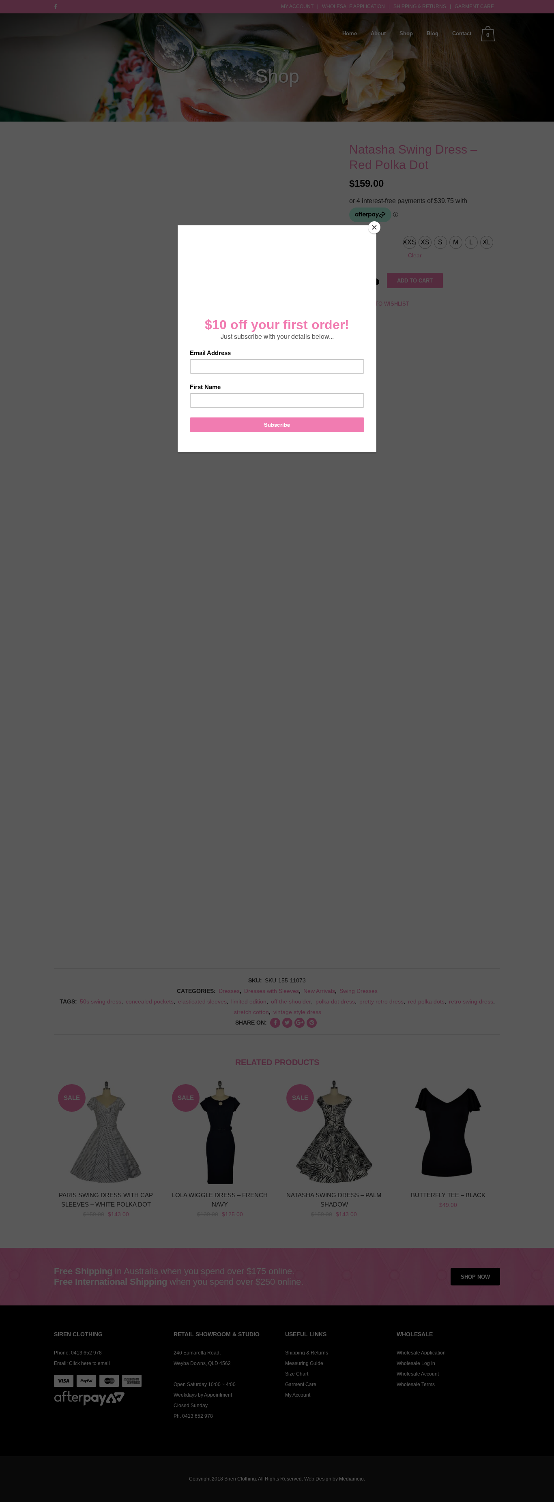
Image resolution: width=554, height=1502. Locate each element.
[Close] (374, 227)
